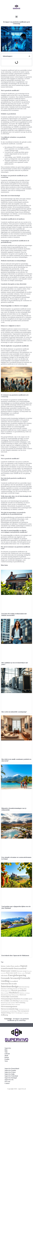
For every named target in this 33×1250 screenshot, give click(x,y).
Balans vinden (5, 966)
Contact (7, 1083)
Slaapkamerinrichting (6, 1004)
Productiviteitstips (23, 1001)
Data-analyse (15, 966)
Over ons (7, 1081)
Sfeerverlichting (20, 1002)
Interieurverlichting (7, 988)
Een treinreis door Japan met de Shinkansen (15, 955)
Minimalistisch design (6, 994)
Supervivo (8, 1048)
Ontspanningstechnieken (10, 999)
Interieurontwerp (24, 987)
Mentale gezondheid (18, 991)
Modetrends (23, 994)
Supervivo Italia (9, 1074)
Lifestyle (7, 1053)
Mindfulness (14, 993)
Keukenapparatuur (6, 990)
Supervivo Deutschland (12, 1068)
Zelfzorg (4, 1015)
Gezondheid (14, 981)
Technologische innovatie (23, 1009)
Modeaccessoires (15, 994)
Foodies (7, 1059)
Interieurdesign (10, 986)
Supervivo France (10, 1072)
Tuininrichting (6, 1013)
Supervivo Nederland (11, 1076)
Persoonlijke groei (26, 999)
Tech (6, 1061)
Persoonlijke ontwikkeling (10, 1001)
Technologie (8, 1019)
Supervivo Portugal (11, 1078)
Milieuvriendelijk (4, 993)
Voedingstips (26, 1012)
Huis (6, 1050)
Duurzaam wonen (8, 971)
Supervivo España (10, 1070)
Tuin (6, 1052)
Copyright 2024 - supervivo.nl (16, 1089)
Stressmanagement (9, 1006)
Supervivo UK (9, 1079)
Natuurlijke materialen (9, 997)
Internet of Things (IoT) (19, 988)
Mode (6, 1055)
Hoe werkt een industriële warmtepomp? (14, 712)
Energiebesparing (17, 975)
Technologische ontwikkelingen (9, 1011)
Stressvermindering (9, 1009)
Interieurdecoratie (9, 983)
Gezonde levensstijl (11, 978)
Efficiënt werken (21, 973)
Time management (23, 1011)
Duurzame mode (11, 973)
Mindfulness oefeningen (24, 993)
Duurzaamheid (20, 968)
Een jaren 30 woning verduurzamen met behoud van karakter (14, 614)
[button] (16, 16)
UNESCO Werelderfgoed (17, 1013)
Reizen (7, 1057)
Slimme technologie (16, 1004)
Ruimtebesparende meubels (8, 1002)
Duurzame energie (22, 971)
